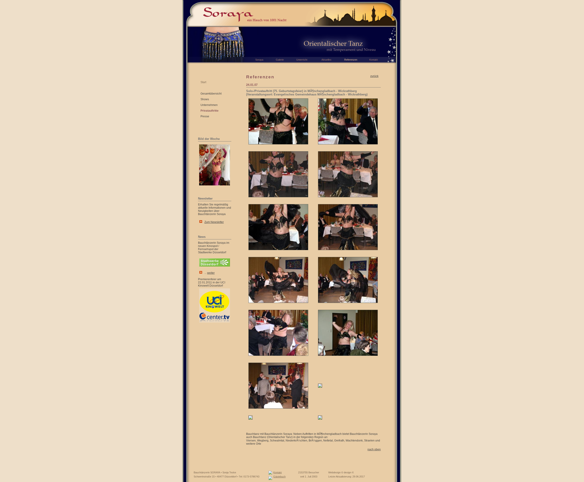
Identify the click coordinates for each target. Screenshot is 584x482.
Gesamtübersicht (211, 93)
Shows (205, 99)
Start (203, 82)
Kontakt (277, 472)
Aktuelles (326, 59)
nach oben (374, 449)
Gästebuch (279, 476)
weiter (211, 272)
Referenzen (350, 59)
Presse (205, 116)
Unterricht (301, 59)
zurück (374, 76)
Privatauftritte (210, 110)
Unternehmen (209, 105)
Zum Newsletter (214, 222)
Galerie (280, 59)
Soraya (259, 59)
